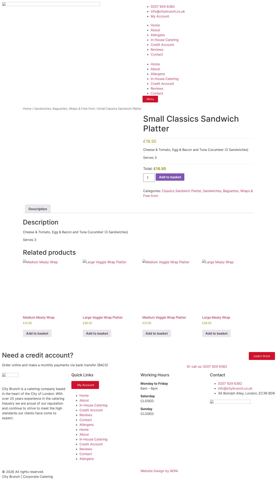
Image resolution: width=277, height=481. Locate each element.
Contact (157, 54)
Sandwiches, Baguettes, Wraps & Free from (64, 109)
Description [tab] (38, 209)
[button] (208, 59)
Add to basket (170, 177)
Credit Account (162, 45)
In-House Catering (165, 40)
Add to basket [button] (37, 333)
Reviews (157, 49)
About (155, 30)
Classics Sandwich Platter (181, 191)
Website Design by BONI (159, 471)
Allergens (158, 35)
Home (155, 25)
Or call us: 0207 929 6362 (207, 366)
